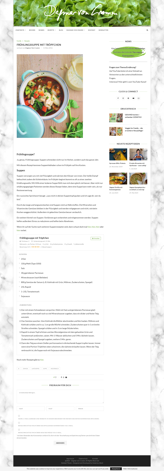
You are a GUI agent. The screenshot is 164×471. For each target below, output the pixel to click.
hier (89, 227)
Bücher (32, 30)
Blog (61, 30)
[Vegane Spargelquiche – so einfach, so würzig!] (138, 179)
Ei (18, 368)
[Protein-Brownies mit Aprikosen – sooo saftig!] (138, 154)
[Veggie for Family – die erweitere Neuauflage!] (116, 131)
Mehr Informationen (130, 469)
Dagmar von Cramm (74, 30)
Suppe (45, 368)
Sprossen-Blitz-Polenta (117, 163)
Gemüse (25, 368)
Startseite (20, 30)
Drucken (96, 238)
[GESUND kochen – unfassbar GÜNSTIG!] (116, 117)
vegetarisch (55, 368)
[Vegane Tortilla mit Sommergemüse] (118, 179)
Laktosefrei (35, 368)
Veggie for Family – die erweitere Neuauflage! (134, 129)
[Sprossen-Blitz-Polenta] (118, 154)
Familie (19, 41)
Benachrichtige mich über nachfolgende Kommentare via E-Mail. (45, 425)
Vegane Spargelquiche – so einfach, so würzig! (137, 188)
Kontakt (91, 30)
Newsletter (103, 30)
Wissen (41, 30)
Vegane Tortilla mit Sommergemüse (115, 188)
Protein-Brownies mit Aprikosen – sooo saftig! (137, 164)
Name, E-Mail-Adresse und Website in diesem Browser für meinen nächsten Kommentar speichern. (58, 419)
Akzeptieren (116, 469)
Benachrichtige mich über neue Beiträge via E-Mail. (40, 432)
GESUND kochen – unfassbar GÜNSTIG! (133, 116)
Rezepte (51, 30)
